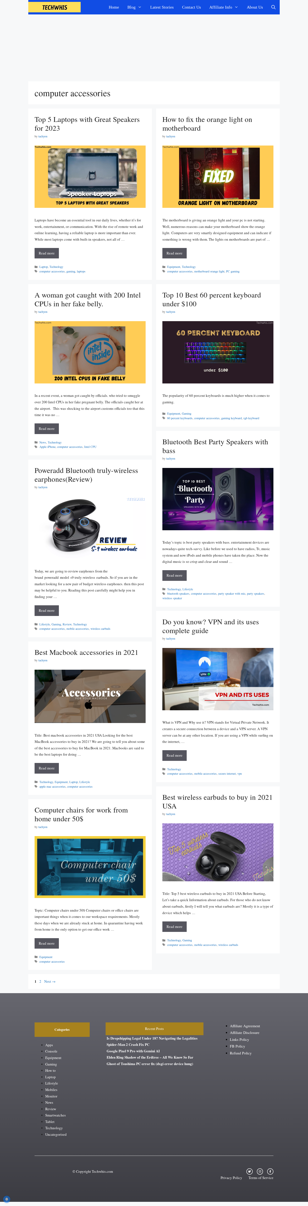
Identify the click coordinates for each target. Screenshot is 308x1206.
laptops (81, 271)
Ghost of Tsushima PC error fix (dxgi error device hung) (150, 1063)
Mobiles (51, 1089)
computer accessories (52, 271)
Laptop (43, 267)
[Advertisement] (154, 46)
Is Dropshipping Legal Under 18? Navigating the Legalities (152, 1038)
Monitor (51, 1096)
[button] (273, 7)
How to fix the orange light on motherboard (207, 123)
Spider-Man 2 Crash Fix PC (128, 1044)
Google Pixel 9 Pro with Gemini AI (133, 1051)
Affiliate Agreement (245, 1025)
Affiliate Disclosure (244, 1032)
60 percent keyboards (180, 418)
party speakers (255, 593)
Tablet (49, 1121)
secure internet (227, 773)
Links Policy (239, 1039)
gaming (70, 271)
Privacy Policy (231, 1177)
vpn (239, 773)
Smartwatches (55, 1115)
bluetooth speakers (178, 593)
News (42, 442)
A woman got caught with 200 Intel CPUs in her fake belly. (88, 299)
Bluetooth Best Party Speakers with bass (215, 446)
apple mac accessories (52, 786)
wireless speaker (172, 598)
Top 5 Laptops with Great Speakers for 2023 (87, 123)
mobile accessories (77, 629)
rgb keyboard (251, 418)
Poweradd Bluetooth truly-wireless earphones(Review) (86, 474)
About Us (255, 7)
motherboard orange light (209, 271)
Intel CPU (90, 447)
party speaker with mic (231, 593)
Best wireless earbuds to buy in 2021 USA (217, 801)
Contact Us (191, 7)
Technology (56, 267)
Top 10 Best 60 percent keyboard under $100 (211, 299)
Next (50, 981)
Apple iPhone (47, 447)
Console (51, 1051)
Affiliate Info (220, 7)
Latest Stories (162, 7)
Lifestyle (187, 589)
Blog (131, 7)
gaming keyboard (231, 418)
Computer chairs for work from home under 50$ (81, 814)
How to (50, 1070)
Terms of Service (260, 1177)
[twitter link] (249, 1171)
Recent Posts (154, 1028)
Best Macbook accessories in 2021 (86, 652)
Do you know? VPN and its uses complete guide (210, 626)
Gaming (186, 413)
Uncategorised (56, 1134)
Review (67, 624)
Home (114, 7)
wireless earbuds (100, 629)
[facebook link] (270, 1171)
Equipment (173, 267)
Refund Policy (241, 1052)
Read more (47, 253)
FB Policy (237, 1046)
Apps (49, 1044)
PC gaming (232, 271)
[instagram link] (260, 1171)
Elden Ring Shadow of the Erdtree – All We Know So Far (150, 1057)
